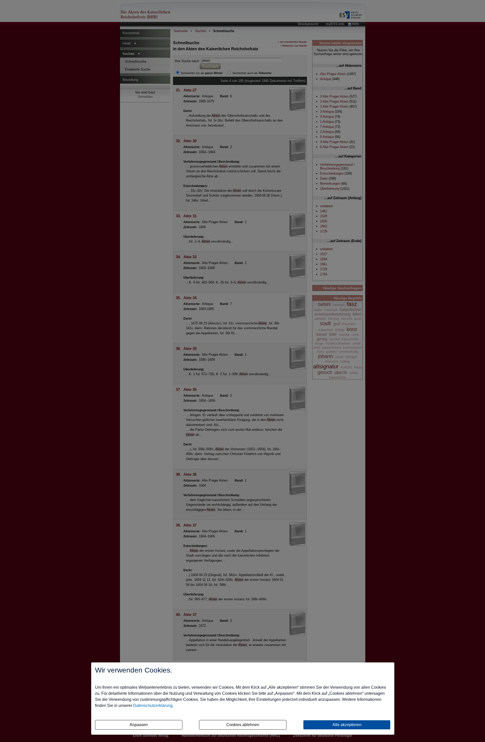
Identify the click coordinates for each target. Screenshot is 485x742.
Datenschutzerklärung (153, 705)
